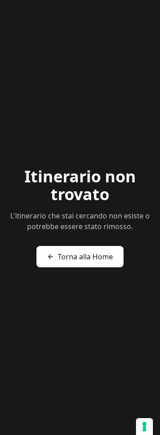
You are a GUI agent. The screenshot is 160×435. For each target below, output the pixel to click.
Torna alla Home (85, 257)
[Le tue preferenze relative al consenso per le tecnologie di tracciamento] (144, 426)
